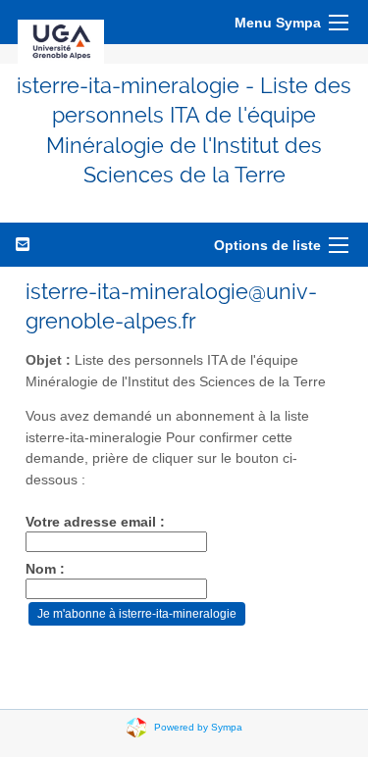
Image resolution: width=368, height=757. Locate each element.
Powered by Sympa (198, 726)
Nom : (45, 569)
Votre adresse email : (95, 522)
